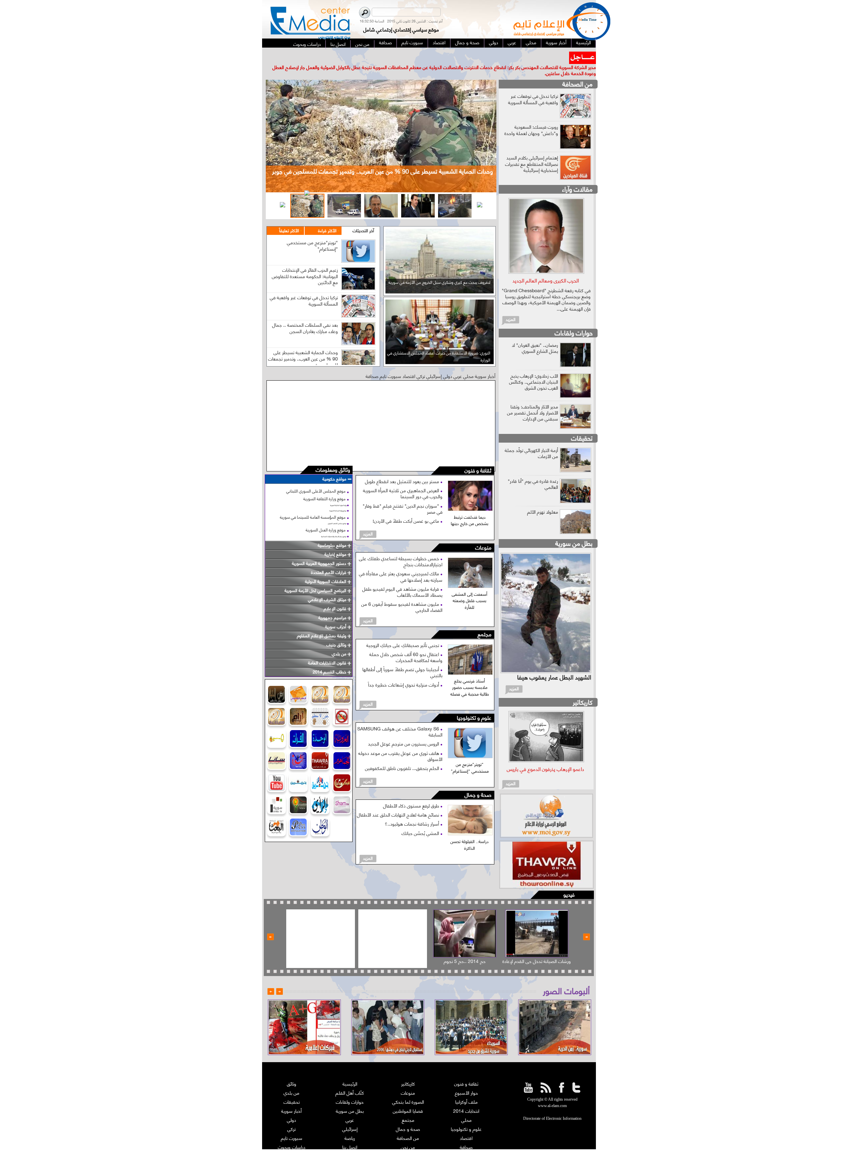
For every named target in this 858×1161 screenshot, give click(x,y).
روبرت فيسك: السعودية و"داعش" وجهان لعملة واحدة (531, 117)
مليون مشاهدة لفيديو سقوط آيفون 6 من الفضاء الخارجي (401, 594)
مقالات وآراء (577, 177)
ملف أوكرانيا (466, 1089)
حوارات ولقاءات (574, 320)
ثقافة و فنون (478, 458)
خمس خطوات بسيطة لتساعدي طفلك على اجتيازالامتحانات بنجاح (400, 549)
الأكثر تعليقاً (289, 218)
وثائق (291, 1071)
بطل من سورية (574, 530)
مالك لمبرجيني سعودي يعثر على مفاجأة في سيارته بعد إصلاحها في (400, 564)
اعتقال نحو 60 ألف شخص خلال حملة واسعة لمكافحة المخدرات (405, 644)
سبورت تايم (291, 1125)
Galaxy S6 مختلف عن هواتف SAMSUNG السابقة (399, 719)
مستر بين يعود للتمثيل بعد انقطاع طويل (402, 469)
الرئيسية (350, 1071)
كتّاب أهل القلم (349, 1080)
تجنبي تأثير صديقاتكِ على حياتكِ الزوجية (403, 632)
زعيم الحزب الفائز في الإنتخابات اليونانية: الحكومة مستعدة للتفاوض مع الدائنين (305, 263)
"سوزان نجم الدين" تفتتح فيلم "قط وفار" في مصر (402, 496)
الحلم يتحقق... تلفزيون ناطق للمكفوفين (402, 756)
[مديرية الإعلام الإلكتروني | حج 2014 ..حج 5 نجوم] (464, 921)
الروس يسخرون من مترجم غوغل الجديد (404, 731)
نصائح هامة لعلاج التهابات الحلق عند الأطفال (398, 802)
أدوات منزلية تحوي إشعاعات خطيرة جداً (404, 672)
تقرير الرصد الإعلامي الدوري (350, 1144)
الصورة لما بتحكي (408, 1089)
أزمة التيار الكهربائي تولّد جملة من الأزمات (531, 440)
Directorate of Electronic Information (552, 1106)
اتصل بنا (349, 1135)
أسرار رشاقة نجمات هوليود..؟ (412, 811)
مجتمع (484, 622)
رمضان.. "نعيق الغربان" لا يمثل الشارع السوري (535, 335)
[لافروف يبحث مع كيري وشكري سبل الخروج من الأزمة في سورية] (439, 279)
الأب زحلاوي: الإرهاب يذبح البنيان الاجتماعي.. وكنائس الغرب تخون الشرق (533, 369)
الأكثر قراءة (327, 218)
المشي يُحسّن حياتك (421, 820)
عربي (350, 1107)
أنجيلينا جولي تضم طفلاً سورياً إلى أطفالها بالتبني (402, 660)
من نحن (408, 1135)
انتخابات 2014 (466, 1098)
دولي (291, 1107)
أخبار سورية (291, 1098)
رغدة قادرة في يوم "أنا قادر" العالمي (533, 471)
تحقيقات (582, 425)
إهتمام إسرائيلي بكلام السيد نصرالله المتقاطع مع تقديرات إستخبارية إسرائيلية (531, 151)
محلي (466, 1107)
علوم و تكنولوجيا (474, 706)
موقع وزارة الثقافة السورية (324, 486)
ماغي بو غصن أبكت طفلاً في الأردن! (406, 508)
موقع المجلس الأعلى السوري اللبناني (316, 478)
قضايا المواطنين (408, 1098)
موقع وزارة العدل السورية (326, 517)
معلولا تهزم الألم (542, 499)
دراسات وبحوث (291, 1135)
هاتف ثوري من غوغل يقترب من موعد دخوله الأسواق (400, 743)
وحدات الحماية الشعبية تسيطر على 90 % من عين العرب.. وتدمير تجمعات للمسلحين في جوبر (303, 346)
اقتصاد (466, 1125)
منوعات (483, 535)
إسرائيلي (350, 1116)
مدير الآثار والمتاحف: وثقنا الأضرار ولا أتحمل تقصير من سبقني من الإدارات (532, 400)
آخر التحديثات (363, 218)
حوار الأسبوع (466, 1080)
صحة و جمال (478, 783)
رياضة (350, 1125)
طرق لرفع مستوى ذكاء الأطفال (411, 793)
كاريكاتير (583, 690)
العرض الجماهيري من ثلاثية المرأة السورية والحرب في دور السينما (402, 481)
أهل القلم (466, 1144)
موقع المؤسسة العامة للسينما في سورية (313, 504)
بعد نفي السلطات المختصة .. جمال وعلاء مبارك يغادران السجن (305, 315)
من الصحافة (577, 71)
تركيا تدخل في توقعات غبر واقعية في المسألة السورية (304, 288)
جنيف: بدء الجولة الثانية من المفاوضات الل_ (525, 55)
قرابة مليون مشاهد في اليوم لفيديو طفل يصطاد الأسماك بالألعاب (402, 579)
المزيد (368, 521)
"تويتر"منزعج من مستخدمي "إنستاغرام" (312, 233)
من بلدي (291, 1080)
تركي (291, 1116)
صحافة (466, 1135)
